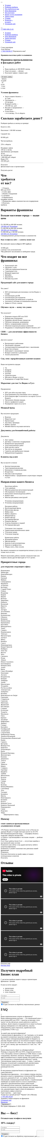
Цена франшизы (10, 11)
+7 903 (7, 51)
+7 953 (7, 1096)
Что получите (9, 13)
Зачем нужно (9, 16)
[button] (4, 965)
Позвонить (5, 1002)
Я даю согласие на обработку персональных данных (21, 1004)
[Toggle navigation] (1, 2)
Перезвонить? (6, 1104)
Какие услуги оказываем (13, 14)
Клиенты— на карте (9, 21)
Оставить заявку (7, 77)
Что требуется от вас (12, 9)
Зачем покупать (10, 38)
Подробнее (9, 226)
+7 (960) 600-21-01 (7, 29)
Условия (8, 5)
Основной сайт (10, 24)
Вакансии (4, 1102)
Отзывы (8, 18)
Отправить (5, 1134)
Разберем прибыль (11, 7)
